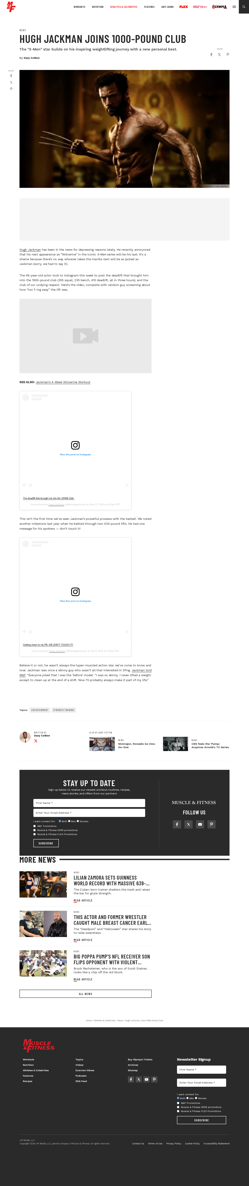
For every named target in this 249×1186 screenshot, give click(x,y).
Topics (79, 1059)
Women (84, 821)
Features (149, 6)
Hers (200, 6)
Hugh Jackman (30, 249)
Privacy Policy (173, 1143)
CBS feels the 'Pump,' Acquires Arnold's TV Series (210, 745)
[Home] (11, 11)
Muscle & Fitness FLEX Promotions (57, 834)
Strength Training (63, 710)
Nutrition (97, 6)
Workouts (79, 6)
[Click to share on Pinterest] (228, 54)
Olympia (220, 7)
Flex (184, 6)
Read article (83, 900)
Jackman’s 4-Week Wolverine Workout (63, 382)
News (22, 30)
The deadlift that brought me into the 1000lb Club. (48, 498)
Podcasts (81, 1075)
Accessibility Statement (217, 1143)
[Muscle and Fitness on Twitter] (188, 824)
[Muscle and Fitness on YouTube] (200, 824)
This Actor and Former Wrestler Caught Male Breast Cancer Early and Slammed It (112, 923)
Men (73, 821)
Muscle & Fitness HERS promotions (57, 830)
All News (85, 994)
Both (64, 821)
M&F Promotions (46, 826)
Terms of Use (155, 1143)
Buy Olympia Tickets (140, 1059)
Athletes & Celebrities (123, 6)
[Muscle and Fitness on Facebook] (177, 824)
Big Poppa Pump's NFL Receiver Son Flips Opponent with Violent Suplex (112, 962)
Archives (133, 1065)
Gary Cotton (32, 57)
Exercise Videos (85, 1070)
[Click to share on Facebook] (211, 54)
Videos (79, 1065)
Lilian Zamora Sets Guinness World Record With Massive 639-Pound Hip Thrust (110, 883)
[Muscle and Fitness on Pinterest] (212, 824)
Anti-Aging (167, 6)
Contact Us (138, 1143)
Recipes (27, 1081)
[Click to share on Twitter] (219, 54)
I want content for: (44, 821)
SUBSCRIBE (46, 843)
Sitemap (133, 1070)
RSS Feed (81, 1081)
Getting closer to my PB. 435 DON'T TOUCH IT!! (48, 644)
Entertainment (40, 710)
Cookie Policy (192, 1143)
